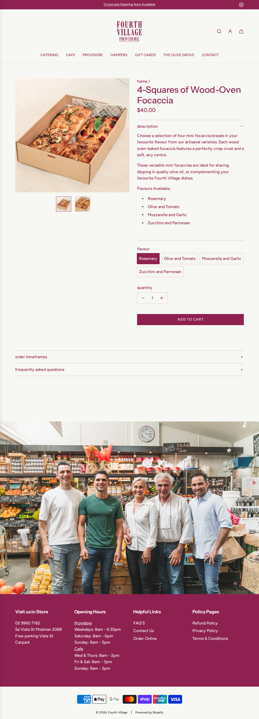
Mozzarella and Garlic (221, 258)
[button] (22, 135)
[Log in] (230, 31)
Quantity (144, 287)
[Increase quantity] (161, 298)
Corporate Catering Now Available (129, 4)
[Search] (219, 31)
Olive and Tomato (180, 258)
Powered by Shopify (149, 712)
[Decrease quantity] (142, 298)
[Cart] (241, 31)
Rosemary (148, 258)
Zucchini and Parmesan (160, 271)
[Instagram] (241, 4)
